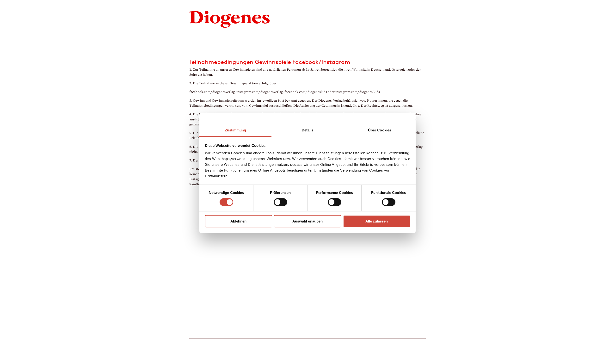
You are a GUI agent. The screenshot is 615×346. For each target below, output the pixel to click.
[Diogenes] (229, 18)
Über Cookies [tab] (379, 130)
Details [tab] (308, 130)
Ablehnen (238, 221)
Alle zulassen (376, 221)
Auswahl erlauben (307, 221)
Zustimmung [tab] (235, 130)
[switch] (280, 202)
